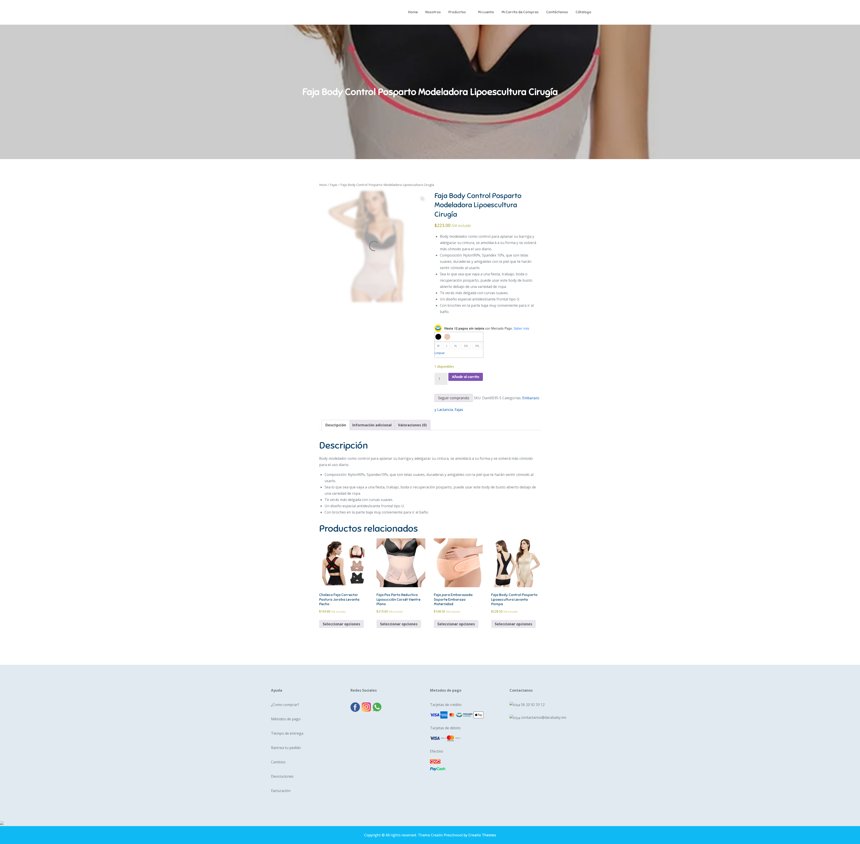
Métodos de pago (286, 719)
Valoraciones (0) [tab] (412, 425)
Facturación (280, 790)
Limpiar (440, 353)
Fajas (334, 184)
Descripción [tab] (335, 425)
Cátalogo (583, 12)
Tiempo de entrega (287, 733)
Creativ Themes (482, 835)
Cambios (278, 762)
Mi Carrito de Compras (520, 12)
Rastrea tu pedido (286, 747)
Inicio (323, 184)
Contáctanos (557, 12)
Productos (457, 12)
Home (413, 12)
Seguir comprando (453, 397)
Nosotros (433, 12)
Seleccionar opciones (341, 624)
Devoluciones (282, 776)
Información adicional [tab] (372, 425)
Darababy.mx (295, 8)
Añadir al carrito (465, 377)
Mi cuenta (486, 12)
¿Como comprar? (285, 704)
